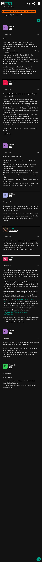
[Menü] (39, 4)
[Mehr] (38, 35)
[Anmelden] (34, 4)
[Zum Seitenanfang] (38, 559)
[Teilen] (38, 20)
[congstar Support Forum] (6, 4)
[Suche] (29, 4)
